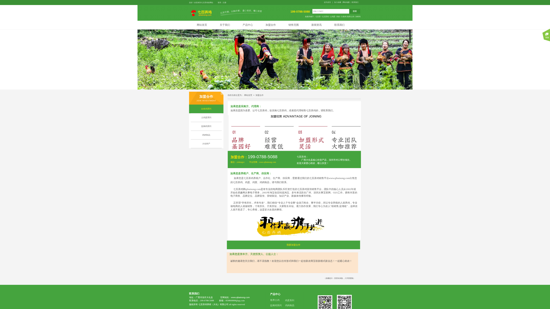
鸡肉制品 (206, 135)
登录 (219, 3)
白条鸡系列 (206, 109)
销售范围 (293, 24)
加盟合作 (271, 24)
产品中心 (248, 24)
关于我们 (225, 24)
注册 (224, 3)
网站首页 (202, 24)
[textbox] (330, 11)
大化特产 (206, 144)
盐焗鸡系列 (206, 126)
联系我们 (339, 24)
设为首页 (327, 2)
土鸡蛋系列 (206, 117)
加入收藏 (337, 2)
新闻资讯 (316, 24)
